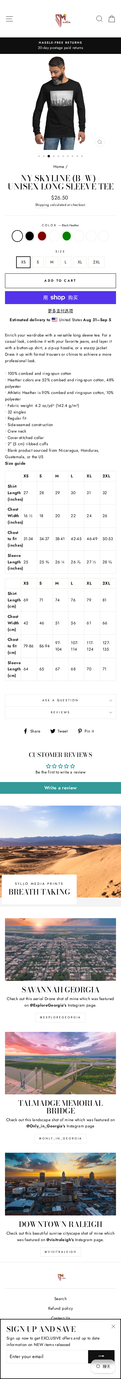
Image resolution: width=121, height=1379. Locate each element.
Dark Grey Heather (54, 236)
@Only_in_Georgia (60, 1138)
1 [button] (39, 156)
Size (60, 251)
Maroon (42, 236)
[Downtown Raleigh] (60, 1184)
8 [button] (73, 156)
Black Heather (17, 236)
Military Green (67, 236)
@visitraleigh (61, 1252)
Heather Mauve (79, 236)
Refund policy (60, 1308)
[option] (60, 45)
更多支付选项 (60, 311)
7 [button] (68, 156)
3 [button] (49, 156)
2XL (96, 262)
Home (58, 166)
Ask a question (60, 700)
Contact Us (60, 1318)
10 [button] (82, 156)
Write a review (60, 787)
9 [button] (77, 156)
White (104, 236)
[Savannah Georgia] (60, 949)
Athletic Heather (91, 236)
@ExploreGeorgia (60, 1017)
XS (23, 262)
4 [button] (54, 156)
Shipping (42, 204)
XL (80, 262)
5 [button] (59, 156)
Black (30, 236)
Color (60, 225)
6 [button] (63, 156)
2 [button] (44, 156)
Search (60, 1299)
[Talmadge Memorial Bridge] (60, 1063)
